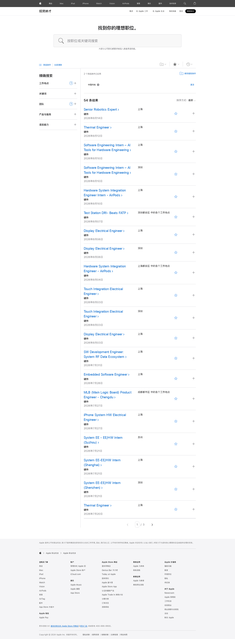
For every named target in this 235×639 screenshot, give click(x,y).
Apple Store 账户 (77, 570)
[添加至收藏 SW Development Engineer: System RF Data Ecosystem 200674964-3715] (176, 358)
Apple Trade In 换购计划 (112, 595)
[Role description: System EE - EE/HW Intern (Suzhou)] (194, 444)
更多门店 (83, 626)
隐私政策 (86, 635)
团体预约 (105, 578)
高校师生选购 (138, 585)
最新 (184, 100)
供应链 (167, 583)
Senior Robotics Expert (100, 109)
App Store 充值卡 (46, 607)
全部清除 (58, 65)
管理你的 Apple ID (78, 566)
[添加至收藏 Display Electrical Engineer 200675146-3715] (176, 338)
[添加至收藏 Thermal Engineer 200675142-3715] (176, 131)
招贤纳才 (45, 11)
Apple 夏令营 (107, 583)
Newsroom (169, 593)
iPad (41, 574)
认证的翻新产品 (108, 591)
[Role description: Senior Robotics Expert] (194, 114)
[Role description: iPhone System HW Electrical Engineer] (194, 421)
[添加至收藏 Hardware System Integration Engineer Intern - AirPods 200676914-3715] (176, 197)
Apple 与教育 (138, 581)
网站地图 (123, 635)
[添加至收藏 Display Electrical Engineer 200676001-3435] (176, 253)
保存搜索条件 (190, 73)
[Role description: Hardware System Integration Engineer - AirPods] (194, 273)
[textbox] (117, 40)
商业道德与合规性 (171, 609)
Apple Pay (43, 618)
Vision (42, 587)
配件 (41, 603)
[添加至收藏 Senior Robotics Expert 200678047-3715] (176, 114)
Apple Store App (109, 587)
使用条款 (95, 635)
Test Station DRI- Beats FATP (105, 212)
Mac (41, 570)
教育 (166, 570)
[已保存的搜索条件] (163, 64)
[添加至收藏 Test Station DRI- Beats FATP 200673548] (176, 217)
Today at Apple (109, 574)
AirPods (42, 591)
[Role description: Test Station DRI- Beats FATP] (194, 217)
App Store (75, 593)
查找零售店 (106, 566)
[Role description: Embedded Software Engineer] (194, 379)
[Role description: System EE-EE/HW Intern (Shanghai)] (194, 467)
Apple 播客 (75, 589)
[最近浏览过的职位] (189, 64)
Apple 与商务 (138, 566)
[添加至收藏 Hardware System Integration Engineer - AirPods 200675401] (176, 273)
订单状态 (105, 603)
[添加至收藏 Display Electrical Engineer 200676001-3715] (176, 235)
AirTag (42, 599)
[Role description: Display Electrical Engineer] (194, 235)
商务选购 (136, 570)
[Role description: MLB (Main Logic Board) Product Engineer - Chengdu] (194, 399)
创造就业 (168, 605)
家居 (41, 595)
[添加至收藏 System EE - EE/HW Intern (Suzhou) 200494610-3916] (176, 444)
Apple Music (76, 585)
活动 (166, 613)
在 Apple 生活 (158, 11)
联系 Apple (169, 618)
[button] (184, 3)
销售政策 (105, 635)
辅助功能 (168, 566)
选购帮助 (105, 607)
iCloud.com (75, 574)
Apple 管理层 (170, 597)
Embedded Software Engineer (105, 374)
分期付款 (105, 599)
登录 (181, 11)
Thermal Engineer (96, 127)
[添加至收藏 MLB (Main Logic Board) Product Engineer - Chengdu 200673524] (176, 399)
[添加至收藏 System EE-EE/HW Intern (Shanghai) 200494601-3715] (176, 467)
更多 (192, 85)
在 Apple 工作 (142, 11)
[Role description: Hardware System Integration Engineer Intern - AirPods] (194, 197)
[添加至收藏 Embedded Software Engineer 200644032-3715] (176, 379)
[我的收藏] (176, 64)
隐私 (166, 578)
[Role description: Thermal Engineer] (194, 131)
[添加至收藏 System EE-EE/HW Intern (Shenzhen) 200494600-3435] (176, 489)
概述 (131, 11)
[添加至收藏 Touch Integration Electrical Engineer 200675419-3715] (176, 295)
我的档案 (172, 11)
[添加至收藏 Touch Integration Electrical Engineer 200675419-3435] (176, 318)
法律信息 (114, 635)
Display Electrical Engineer (103, 230)
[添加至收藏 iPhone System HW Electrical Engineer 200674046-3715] (176, 421)
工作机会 (168, 601)
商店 (41, 566)
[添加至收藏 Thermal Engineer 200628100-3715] (176, 509)
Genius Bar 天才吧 (110, 570)
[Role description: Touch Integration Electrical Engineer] (194, 295)
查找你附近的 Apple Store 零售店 (64, 626)
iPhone (42, 578)
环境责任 (168, 574)
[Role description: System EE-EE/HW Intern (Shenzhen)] (194, 489)
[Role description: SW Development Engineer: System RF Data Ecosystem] (194, 358)
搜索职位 (190, 11)
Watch (42, 583)
